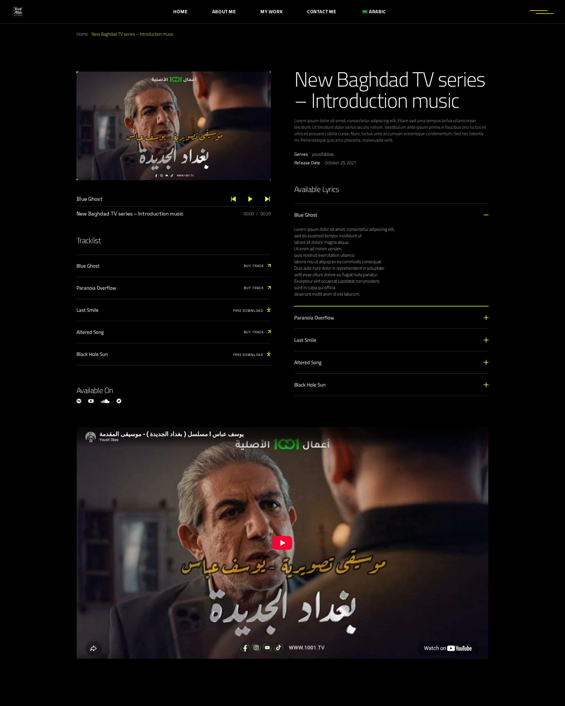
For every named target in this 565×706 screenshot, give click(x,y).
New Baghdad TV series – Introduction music (130, 214)
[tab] (391, 214)
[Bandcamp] (119, 401)
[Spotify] (79, 401)
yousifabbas (323, 154)
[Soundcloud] (105, 401)
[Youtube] (91, 401)
